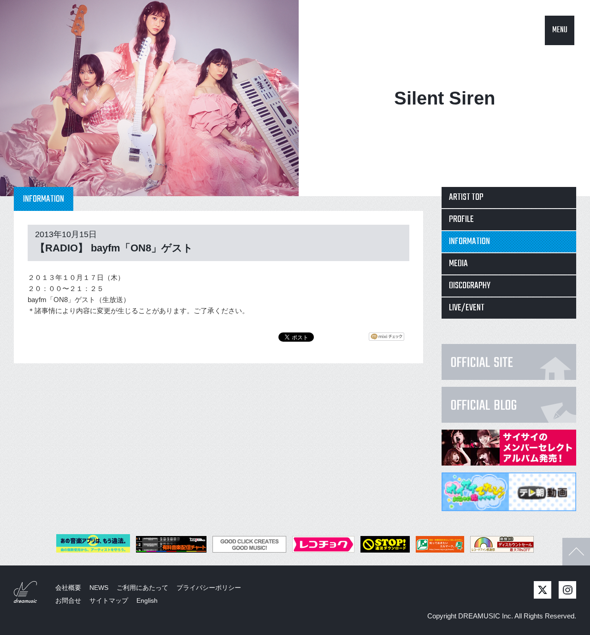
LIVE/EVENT (466, 308)
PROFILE (461, 219)
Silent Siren (444, 98)
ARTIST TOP (466, 197)
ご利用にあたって (142, 587)
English (147, 600)
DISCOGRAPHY (469, 286)
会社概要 (68, 587)
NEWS (98, 587)
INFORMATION (469, 241)
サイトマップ (108, 600)
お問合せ (68, 600)
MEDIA (458, 263)
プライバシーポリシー (209, 587)
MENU (559, 30)
